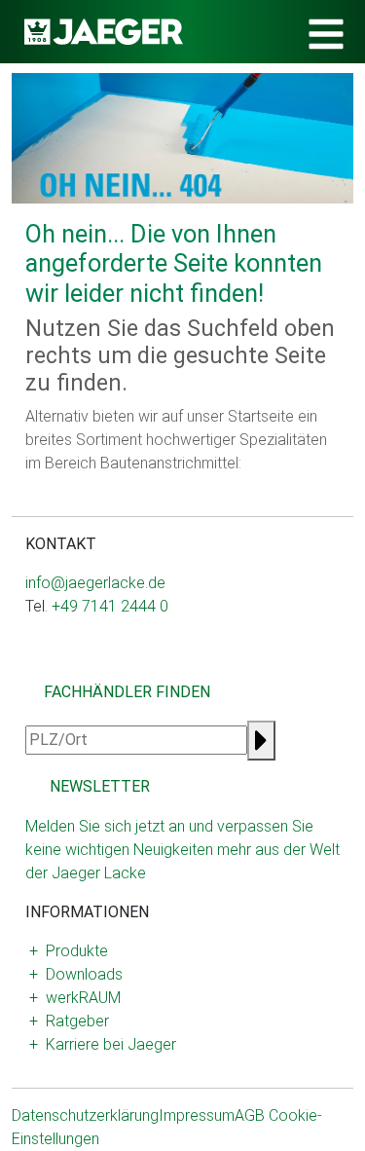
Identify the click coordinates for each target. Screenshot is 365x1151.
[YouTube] (80, 668)
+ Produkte (68, 951)
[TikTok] (95, 668)
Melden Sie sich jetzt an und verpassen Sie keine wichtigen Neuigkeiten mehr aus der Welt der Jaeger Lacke (182, 849)
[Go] (261, 741)
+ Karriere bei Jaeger (102, 1044)
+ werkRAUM (75, 997)
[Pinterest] (111, 668)
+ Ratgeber (69, 1021)
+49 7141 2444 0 (110, 606)
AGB (250, 1115)
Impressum (197, 1115)
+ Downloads (76, 974)
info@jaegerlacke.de (95, 583)
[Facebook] (48, 668)
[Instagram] (33, 668)
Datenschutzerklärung (85, 1115)
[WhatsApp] (64, 668)
